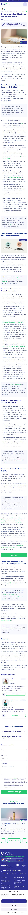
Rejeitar (14, 905)
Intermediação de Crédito (18, 883)
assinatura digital (6, 620)
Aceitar (14, 901)
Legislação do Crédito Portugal (19, 887)
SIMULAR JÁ (14, 555)
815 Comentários (11, 861)
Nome (2, 748)
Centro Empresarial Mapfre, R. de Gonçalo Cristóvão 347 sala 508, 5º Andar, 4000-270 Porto (14, 872)
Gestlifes (8, 24)
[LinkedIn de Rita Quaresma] (3, 715)
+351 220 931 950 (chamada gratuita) (12, 870)
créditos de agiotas (16, 522)
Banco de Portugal (15, 384)
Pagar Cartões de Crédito (5, 888)
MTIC (11, 224)
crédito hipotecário (15, 177)
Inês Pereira (9, 11)
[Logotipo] (6, 4)
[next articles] (25, 840)
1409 (24, 25)
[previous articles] (3, 840)
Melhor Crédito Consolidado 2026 (5, 881)
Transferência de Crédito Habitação (5, 884)
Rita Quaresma (21, 11)
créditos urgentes (13, 583)
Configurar (14, 909)
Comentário (4, 763)
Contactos (22, 912)
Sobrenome (4, 755)
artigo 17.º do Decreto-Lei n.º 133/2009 (14, 346)
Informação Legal (19, 877)
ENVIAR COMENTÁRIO (13, 791)
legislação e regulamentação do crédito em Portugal (12, 279)
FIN (5, 114)
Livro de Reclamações (19, 880)
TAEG (22, 123)
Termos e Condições (12, 778)
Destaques (4, 877)
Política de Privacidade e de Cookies (11, 912)
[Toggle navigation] (25, 4)
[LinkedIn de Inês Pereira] (3, 694)
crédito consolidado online (10, 594)
